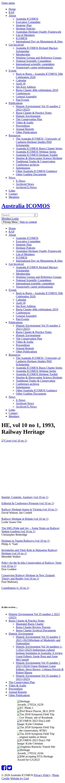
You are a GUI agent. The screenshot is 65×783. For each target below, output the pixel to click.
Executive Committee (28, 22)
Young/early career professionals (34, 67)
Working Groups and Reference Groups (38, 57)
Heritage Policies (25, 28)
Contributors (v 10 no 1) (15, 587)
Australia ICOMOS (27, 18)
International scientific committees (35, 64)
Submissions (23, 167)
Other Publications (26, 132)
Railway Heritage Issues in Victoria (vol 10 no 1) (29, 509)
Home (12, 9)
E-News (20, 180)
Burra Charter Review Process (33, 627)
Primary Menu (10, 222)
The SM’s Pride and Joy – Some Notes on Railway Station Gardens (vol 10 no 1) (30, 530)
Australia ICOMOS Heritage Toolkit (37, 154)
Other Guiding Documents (31, 174)
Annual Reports (25, 129)
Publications (16, 103)
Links (12, 190)
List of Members (25, 35)
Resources (14, 135)
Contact (13, 193)
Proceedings (23, 125)
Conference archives (27, 164)
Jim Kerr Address (26, 86)
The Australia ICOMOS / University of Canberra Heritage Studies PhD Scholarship (38, 142)
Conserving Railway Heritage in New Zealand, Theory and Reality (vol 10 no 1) (28, 577)
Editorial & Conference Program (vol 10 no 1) (27, 503)
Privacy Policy (42, 775)
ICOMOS (21, 38)
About (12, 15)
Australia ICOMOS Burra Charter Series (39, 148)
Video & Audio (24, 122)
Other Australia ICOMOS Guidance (36, 171)
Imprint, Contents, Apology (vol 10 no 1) (24, 497)
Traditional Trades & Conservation (35, 161)
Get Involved (16, 44)
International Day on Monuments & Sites (39, 41)
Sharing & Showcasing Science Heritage (39, 158)
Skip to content (28, 221)
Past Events (22, 99)
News (12, 177)
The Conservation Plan (29, 119)
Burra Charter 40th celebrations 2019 (37, 90)
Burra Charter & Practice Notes (34, 112)
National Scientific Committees (33, 60)
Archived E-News (26, 187)
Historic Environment (28, 116)
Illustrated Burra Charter (30, 623)
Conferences (23, 93)
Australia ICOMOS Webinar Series (36, 151)
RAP (11, 12)
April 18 (20, 83)
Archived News (25, 184)
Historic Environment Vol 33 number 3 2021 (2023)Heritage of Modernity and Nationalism (38, 640)
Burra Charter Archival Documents (36, 630)
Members (14, 197)
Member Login (10, 218)
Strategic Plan (24, 25)
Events (12, 70)
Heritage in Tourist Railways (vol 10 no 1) (25, 540)
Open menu (8, 3)
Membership (23, 54)
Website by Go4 (19, 778)
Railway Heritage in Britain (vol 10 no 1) (24, 518)
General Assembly (26, 96)
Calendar (21, 80)
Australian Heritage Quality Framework (38, 31)
